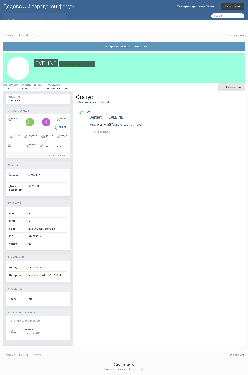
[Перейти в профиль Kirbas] (31, 145)
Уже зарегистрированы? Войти (196, 6)
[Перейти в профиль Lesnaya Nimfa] (61, 128)
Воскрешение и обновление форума (126, 46)
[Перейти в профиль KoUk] (46, 122)
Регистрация (232, 6)
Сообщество (16, 20)
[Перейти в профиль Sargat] (62, 136)
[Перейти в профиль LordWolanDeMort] (50, 145)
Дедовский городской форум (39, 6)
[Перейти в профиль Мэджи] (62, 119)
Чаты (37, 20)
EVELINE (115, 117)
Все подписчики (57, 155)
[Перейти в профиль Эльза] (15, 136)
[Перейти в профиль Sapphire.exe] (15, 145)
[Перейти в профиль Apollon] (47, 136)
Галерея (57, 20)
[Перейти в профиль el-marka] (30, 122)
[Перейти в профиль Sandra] (13, 119)
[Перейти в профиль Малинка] (15, 331)
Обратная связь (124, 364)
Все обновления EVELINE (94, 102)
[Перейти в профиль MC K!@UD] (31, 136)
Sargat (96, 117)
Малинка (27, 329)
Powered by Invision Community (124, 369)
